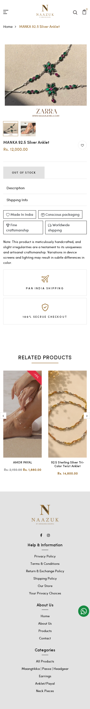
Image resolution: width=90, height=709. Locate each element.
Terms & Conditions (45, 563)
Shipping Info (17, 199)
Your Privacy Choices (45, 593)
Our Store (45, 586)
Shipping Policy (45, 578)
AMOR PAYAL (22, 462)
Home (8, 26)
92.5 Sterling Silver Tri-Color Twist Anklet (67, 464)
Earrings (45, 676)
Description (16, 188)
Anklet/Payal (45, 683)
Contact (45, 638)
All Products (45, 661)
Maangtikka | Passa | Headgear (45, 668)
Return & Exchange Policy (45, 571)
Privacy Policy (45, 556)
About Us (45, 623)
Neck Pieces (45, 691)
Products (45, 631)
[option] (45, 77)
